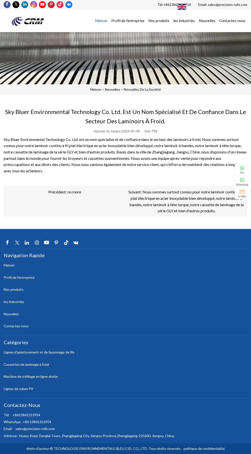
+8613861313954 (177, 4)
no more (74, 191)
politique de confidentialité (204, 448)
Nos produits (158, 20)
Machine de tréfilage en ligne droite (31, 376)
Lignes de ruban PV (18, 389)
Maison (101, 20)
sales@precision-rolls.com (227, 4)
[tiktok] (60, 4)
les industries (184, 20)
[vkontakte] (68, 4)
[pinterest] (51, 4)
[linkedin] (24, 4)
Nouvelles (207, 20)
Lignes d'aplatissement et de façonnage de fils (39, 352)
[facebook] (7, 4)
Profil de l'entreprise (127, 20)
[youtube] (42, 4)
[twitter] (16, 4)
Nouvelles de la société (142, 89)
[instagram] (33, 4)
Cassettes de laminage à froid (26, 364)
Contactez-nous (232, 20)
